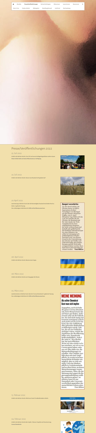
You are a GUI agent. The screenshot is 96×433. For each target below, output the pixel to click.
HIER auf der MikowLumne (35, 208)
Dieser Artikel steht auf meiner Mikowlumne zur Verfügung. (26, 158)
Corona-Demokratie (16, 424)
